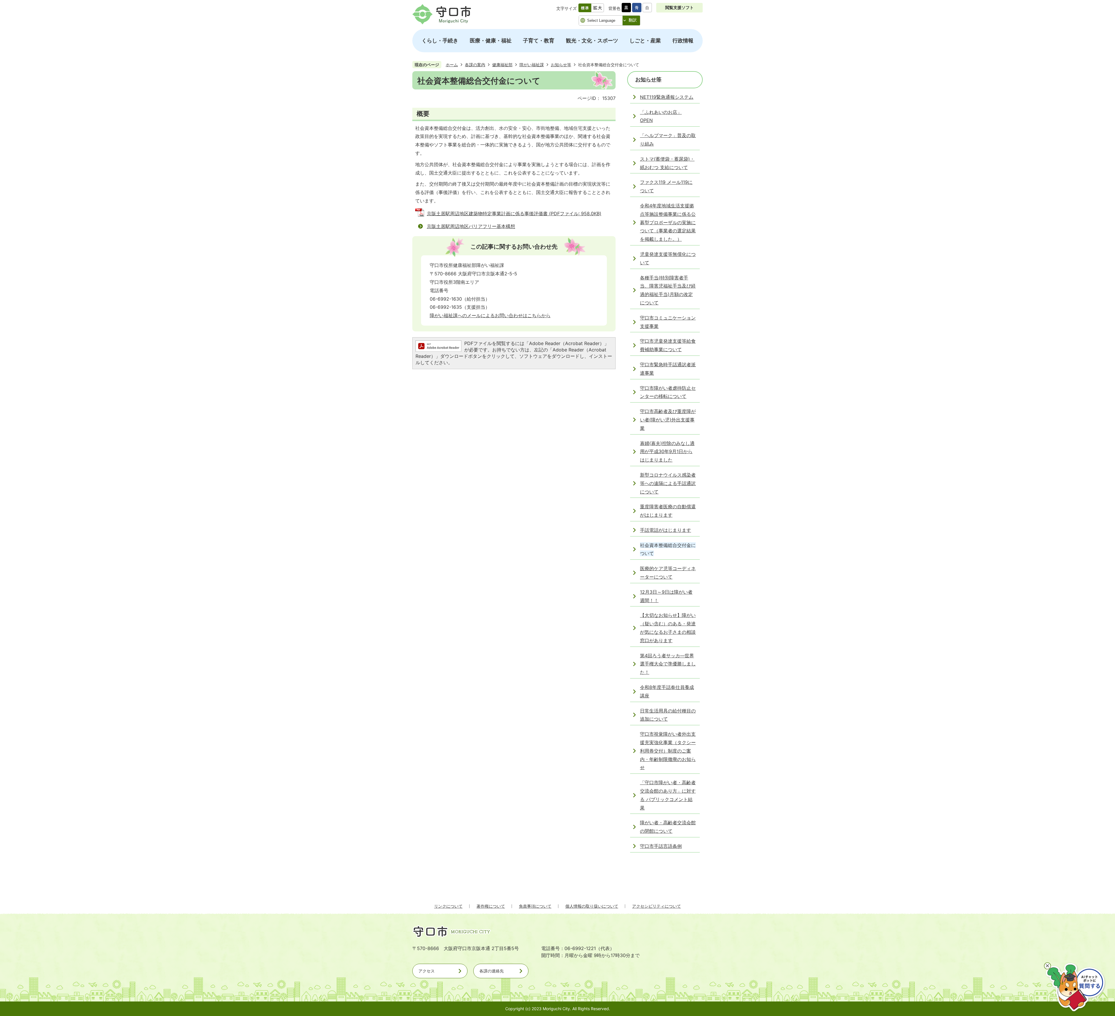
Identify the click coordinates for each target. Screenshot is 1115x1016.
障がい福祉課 (531, 64)
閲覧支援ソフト (679, 7)
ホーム (452, 64)
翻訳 (633, 20)
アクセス (426, 970)
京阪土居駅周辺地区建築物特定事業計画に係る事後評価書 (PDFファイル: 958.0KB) (514, 213)
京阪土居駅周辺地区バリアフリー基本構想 (471, 226)
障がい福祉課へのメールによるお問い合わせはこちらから (490, 315)
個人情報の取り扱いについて (591, 906)
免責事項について (535, 906)
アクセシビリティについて (656, 906)
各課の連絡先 (491, 970)
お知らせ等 (561, 64)
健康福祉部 (502, 64)
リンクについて (448, 906)
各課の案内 (475, 64)
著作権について (490, 906)
